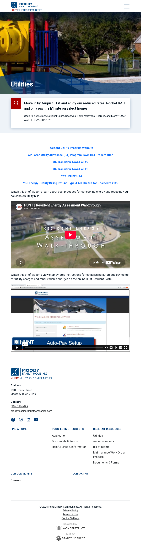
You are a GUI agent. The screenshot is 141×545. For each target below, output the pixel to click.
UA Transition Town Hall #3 (70, 169)
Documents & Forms (65, 441)
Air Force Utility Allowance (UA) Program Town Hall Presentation (70, 155)
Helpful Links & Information (69, 447)
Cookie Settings (70, 518)
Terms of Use (70, 514)
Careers (16, 480)
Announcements (103, 441)
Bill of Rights (101, 447)
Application (59, 435)
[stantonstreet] (70, 538)
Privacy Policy (70, 510)
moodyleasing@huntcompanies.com (31, 410)
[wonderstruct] (70, 528)
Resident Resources (107, 429)
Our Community (21, 473)
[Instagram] (20, 420)
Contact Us (81, 473)
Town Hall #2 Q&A (70, 176)
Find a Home (19, 429)
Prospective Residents (68, 429)
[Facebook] (13, 420)
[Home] (26, 6)
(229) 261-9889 (19, 406)
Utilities (98, 435)
